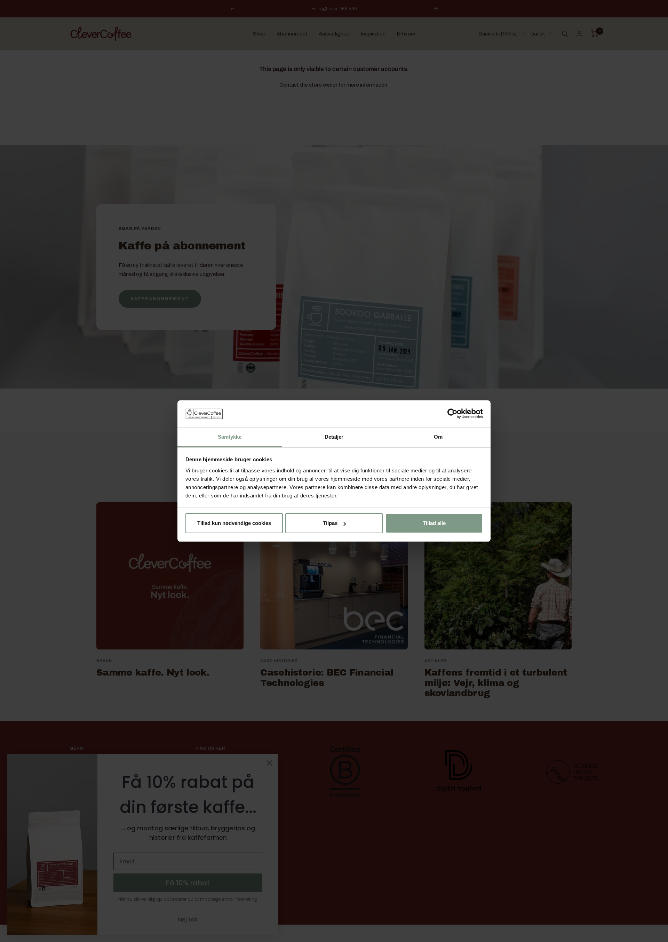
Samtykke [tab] (230, 437)
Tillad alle (434, 523)
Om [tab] (438, 437)
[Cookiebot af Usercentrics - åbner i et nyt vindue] (452, 413)
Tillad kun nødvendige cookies (234, 523)
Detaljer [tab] (334, 437)
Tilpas (330, 523)
